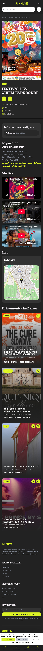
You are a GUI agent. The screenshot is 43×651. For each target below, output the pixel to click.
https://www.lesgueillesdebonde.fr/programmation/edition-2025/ (21, 164)
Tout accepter (8, 639)
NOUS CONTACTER (9, 588)
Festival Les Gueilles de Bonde (20, 17)
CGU (3, 598)
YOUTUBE (5, 576)
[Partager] (4, 98)
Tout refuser (22, 639)
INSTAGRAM (6, 570)
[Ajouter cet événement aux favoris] (10, 98)
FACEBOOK (6, 567)
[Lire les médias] (33, 426)
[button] (21, 281)
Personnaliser (35, 639)
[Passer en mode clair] (39, 3)
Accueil (4, 17)
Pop (4, 84)
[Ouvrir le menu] (4, 3)
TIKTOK (5, 573)
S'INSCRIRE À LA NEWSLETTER (21, 614)
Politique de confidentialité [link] (22, 642)
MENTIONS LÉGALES (9, 591)
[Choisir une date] (39, 9)
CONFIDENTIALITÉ (9, 594)
